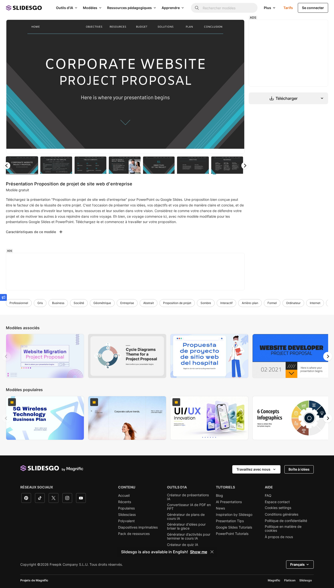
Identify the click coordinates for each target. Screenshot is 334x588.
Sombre (205, 303)
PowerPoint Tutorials (232, 534)
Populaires (126, 508)
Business (58, 303)
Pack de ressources (134, 534)
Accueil (124, 496)
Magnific (274, 580)
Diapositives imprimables (138, 527)
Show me (198, 552)
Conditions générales (281, 514)
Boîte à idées (299, 469)
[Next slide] (237, 86)
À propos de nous (279, 537)
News (220, 508)
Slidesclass (127, 515)
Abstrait (148, 303)
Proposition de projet (177, 303)
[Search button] (197, 8)
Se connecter (313, 8)
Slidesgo (305, 580)
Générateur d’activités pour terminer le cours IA (188, 536)
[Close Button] (212, 552)
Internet (315, 303)
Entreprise (127, 303)
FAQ (268, 496)
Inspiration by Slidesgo (234, 515)
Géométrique (102, 303)
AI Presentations (229, 502)
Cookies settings (278, 508)
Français (297, 564)
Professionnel (19, 303)
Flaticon (289, 580)
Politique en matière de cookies (283, 528)
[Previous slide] (6, 356)
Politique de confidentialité (286, 521)
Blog (219, 496)
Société (79, 303)
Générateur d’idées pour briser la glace (186, 526)
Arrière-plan (250, 303)
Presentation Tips (230, 521)
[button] (245, 165)
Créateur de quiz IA (182, 545)
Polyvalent (126, 521)
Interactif (226, 303)
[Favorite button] (223, 27)
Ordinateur (293, 303)
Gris (40, 303)
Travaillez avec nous (253, 469)
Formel (272, 303)
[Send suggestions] (3, 297)
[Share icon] (236, 27)
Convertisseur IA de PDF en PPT (189, 507)
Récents (124, 502)
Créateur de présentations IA (188, 497)
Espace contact (277, 502)
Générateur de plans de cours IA (186, 516)
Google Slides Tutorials (234, 527)
